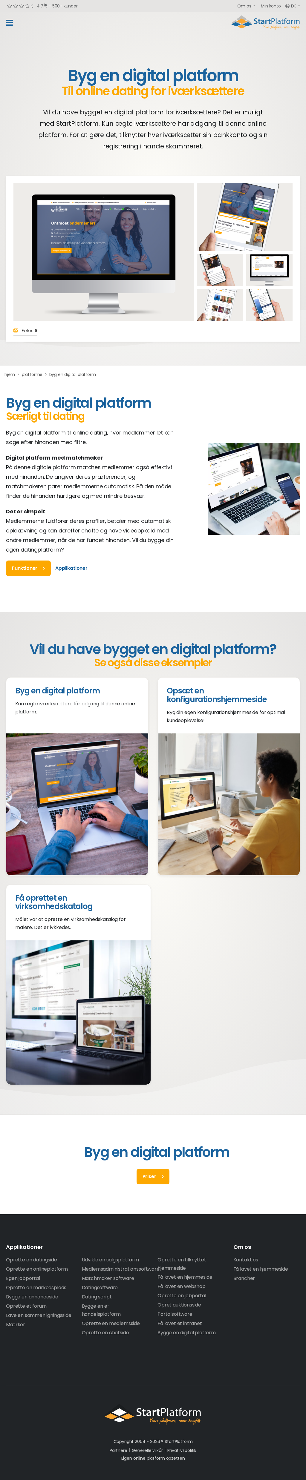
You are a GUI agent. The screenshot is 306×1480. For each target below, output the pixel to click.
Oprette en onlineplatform (37, 1269)
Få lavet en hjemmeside (184, 1277)
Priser (149, 1176)
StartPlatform (153, 1414)
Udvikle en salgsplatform (110, 1259)
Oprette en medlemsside (111, 1323)
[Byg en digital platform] (103, 252)
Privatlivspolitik (182, 1450)
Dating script (97, 1296)
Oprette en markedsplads (36, 1287)
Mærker (15, 1324)
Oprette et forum (26, 1306)
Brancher (244, 1278)
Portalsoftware (174, 1314)
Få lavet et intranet (179, 1323)
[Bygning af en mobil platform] (269, 305)
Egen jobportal (23, 1278)
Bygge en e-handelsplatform (101, 1310)
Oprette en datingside (31, 1259)
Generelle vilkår (147, 1450)
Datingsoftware (100, 1287)
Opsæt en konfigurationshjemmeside (217, 695)
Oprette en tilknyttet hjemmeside (181, 1263)
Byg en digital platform (57, 690)
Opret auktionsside (179, 1304)
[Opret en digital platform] (245, 217)
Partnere (118, 1450)
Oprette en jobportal (181, 1295)
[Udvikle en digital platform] (269, 270)
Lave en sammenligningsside (38, 1315)
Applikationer (71, 568)
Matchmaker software (108, 1278)
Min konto (271, 6)
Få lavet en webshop (181, 1286)
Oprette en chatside (105, 1332)
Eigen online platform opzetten (153, 1458)
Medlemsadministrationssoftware (115, 1269)
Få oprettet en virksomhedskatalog (54, 902)
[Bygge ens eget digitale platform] (220, 305)
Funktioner (24, 568)
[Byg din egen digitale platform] (220, 270)
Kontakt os (245, 1259)
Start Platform (265, 23)
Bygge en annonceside (32, 1296)
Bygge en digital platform (186, 1332)
